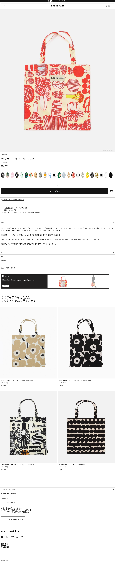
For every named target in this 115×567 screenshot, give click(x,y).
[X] (17, 537)
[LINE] (22, 537)
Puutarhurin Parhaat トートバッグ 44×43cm (17, 465)
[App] (12, 536)
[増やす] (111, 185)
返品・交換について (8, 268)
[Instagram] (7, 537)
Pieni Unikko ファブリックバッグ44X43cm (17, 381)
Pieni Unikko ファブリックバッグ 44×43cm (75, 381)
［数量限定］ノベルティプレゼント (57, 1)
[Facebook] (2, 537)
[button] (104, 150)
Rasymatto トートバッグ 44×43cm (72, 465)
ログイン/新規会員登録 (12, 519)
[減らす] (3, 185)
